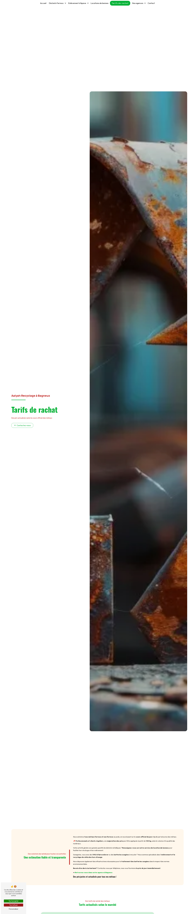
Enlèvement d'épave (77, 3)
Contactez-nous (24, 425)
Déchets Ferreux (56, 3)
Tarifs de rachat (120, 3)
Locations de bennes (99, 3)
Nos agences (137, 3)
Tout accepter (13, 901)
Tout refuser (13, 905)
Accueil (43, 3)
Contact (151, 3)
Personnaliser (13, 909)
